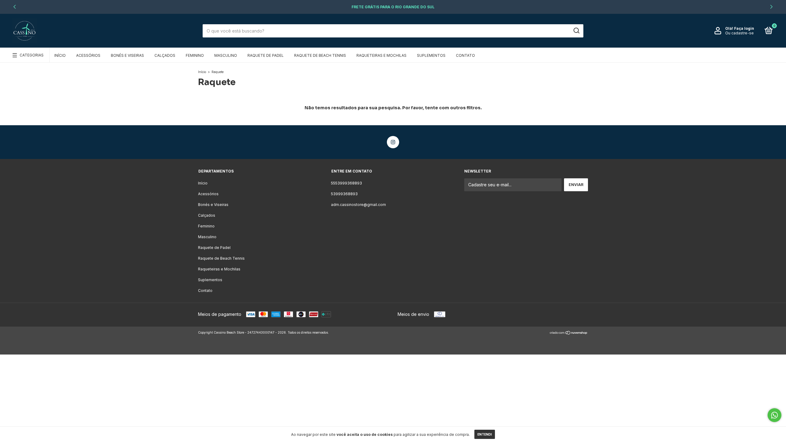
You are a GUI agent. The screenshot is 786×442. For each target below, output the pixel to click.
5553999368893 (346, 183)
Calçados (164, 55)
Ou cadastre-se (739, 33)
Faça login (744, 28)
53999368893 (344, 194)
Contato (465, 55)
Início (60, 55)
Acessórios (88, 55)
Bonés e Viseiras (127, 55)
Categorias (32, 55)
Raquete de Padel (265, 55)
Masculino (225, 55)
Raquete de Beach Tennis (320, 55)
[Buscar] (576, 30)
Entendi (484, 434)
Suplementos (431, 55)
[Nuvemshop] (569, 333)
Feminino (195, 55)
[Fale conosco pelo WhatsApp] (774, 415)
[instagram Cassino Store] (393, 142)
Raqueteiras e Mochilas (381, 55)
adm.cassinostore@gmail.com (358, 204)
